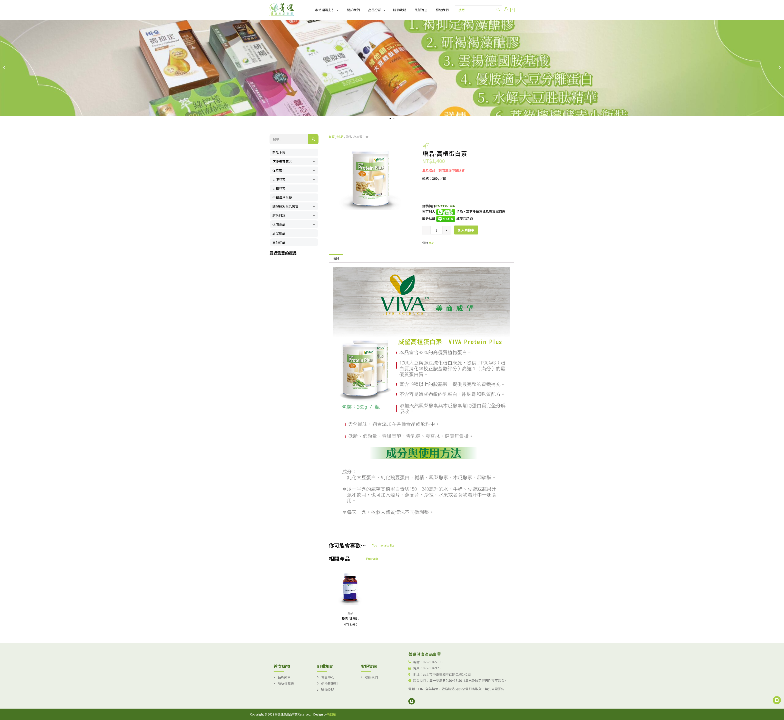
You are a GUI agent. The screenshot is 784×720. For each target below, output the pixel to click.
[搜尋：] (475, 10)
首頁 (332, 136)
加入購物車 (466, 230)
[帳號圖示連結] (506, 9)
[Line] (411, 701)
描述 (336, 258)
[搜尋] (499, 10)
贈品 (340, 136)
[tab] (336, 258)
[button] (390, 118)
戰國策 (331, 714)
